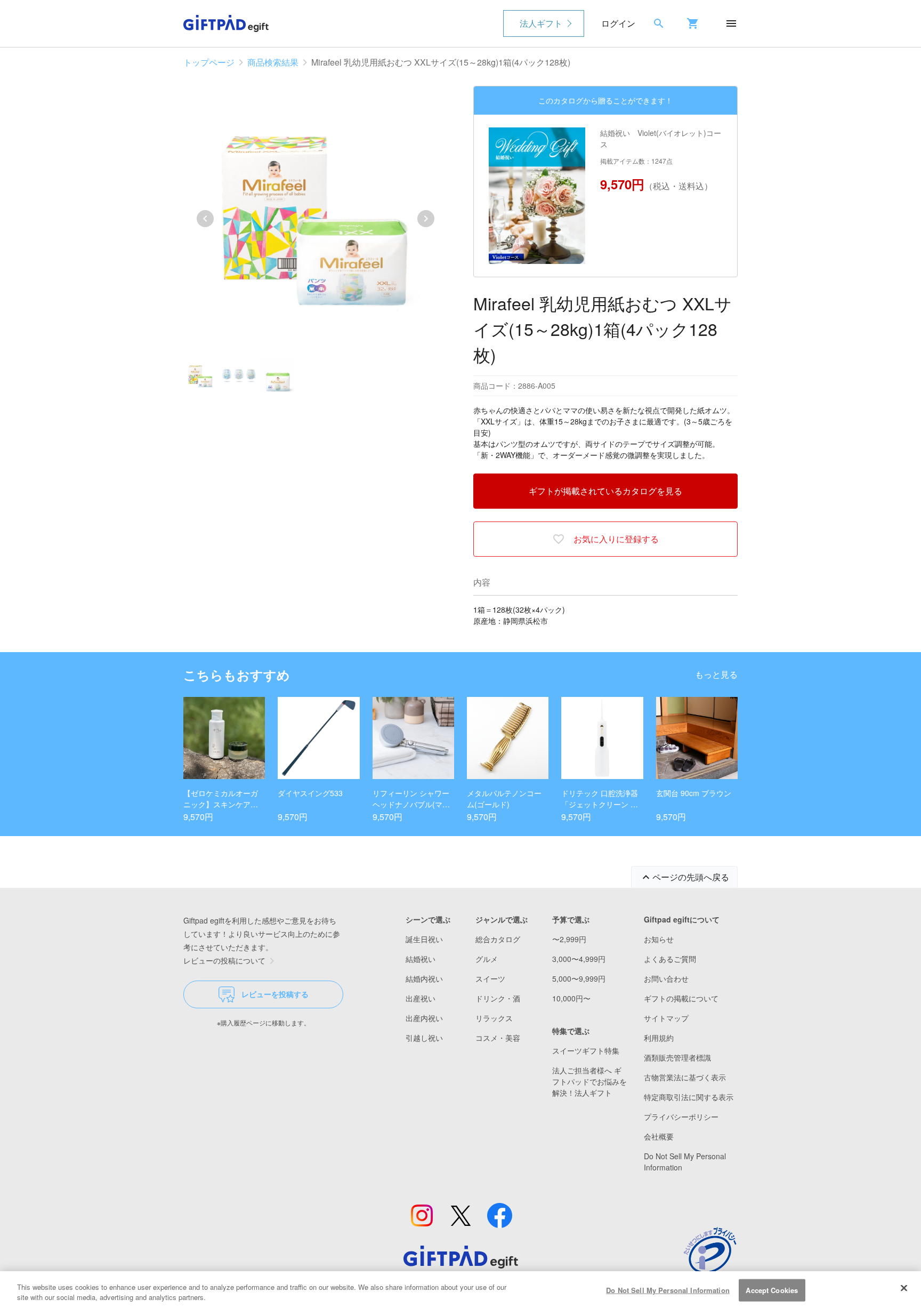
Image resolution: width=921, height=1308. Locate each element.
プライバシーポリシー (681, 1116)
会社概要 (659, 1136)
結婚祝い (420, 958)
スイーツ (490, 978)
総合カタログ (497, 939)
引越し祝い (424, 1037)
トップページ (209, 62)
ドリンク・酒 (497, 998)
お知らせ (659, 939)
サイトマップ (666, 1018)
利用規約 (659, 1037)
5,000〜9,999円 (578, 978)
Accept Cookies (772, 1290)
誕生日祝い (424, 939)
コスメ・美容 (497, 1037)
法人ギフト (541, 23)
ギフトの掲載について (681, 998)
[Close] (904, 1288)
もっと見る (716, 674)
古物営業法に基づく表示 (685, 1077)
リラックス (494, 1018)
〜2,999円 (569, 939)
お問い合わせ (666, 978)
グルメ (486, 958)
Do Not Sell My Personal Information (668, 1290)
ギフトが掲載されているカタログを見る (605, 491)
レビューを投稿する (275, 994)
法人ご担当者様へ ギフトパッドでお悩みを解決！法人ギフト (589, 1081)
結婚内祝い (424, 978)
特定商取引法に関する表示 (688, 1097)
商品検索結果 (272, 62)
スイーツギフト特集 (585, 1050)
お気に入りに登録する (616, 539)
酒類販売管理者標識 (677, 1057)
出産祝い (420, 998)
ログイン (618, 23)
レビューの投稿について (224, 960)
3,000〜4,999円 (578, 958)
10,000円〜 (571, 998)
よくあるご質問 (670, 958)
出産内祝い (424, 1018)
